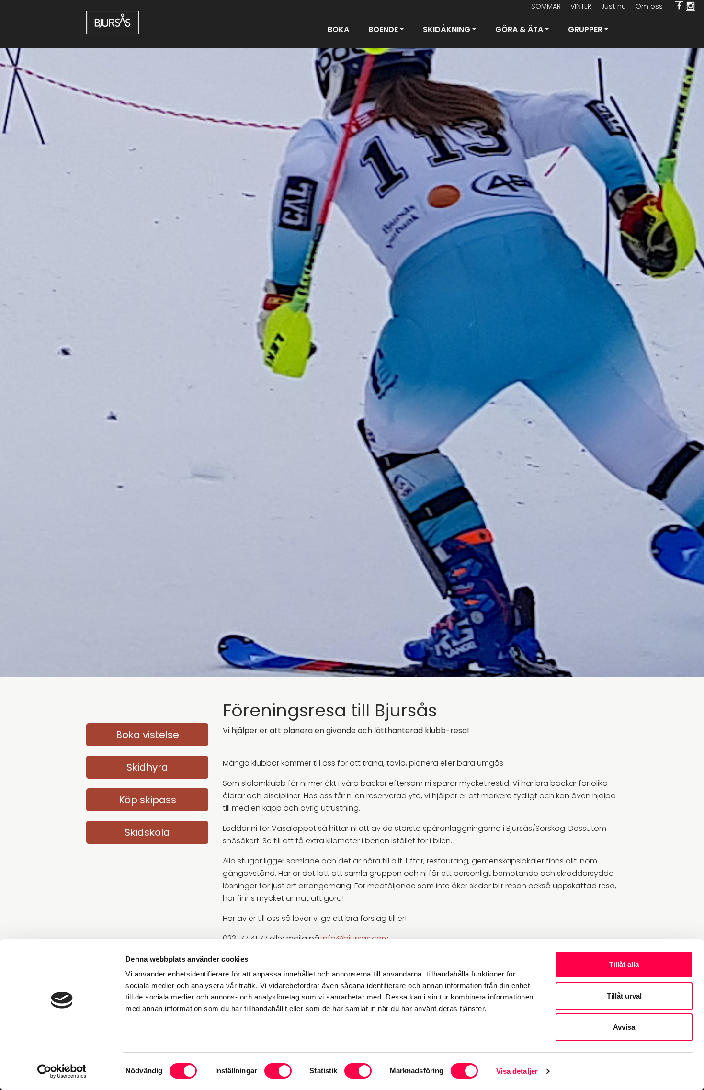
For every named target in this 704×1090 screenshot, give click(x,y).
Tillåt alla (624, 964)
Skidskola (147, 832)
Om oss (649, 6)
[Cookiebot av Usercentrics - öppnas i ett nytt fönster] (62, 1071)
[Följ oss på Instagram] (693, 5)
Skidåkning (446, 29)
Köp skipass (147, 799)
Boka (338, 29)
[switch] (278, 1071)
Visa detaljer (517, 1071)
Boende (383, 29)
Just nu (613, 6)
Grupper (585, 29)
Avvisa (624, 1027)
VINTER (580, 6)
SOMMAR (546, 6)
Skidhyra (147, 767)
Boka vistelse (147, 734)
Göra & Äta (519, 29)
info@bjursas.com (355, 938)
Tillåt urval (624, 996)
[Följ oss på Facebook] (677, 5)
